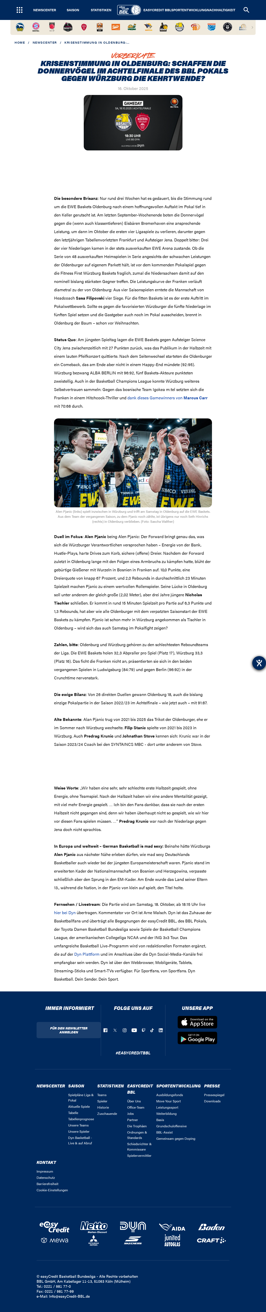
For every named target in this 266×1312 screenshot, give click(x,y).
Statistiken (101, 10)
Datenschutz (46, 1177)
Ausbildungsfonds (169, 1094)
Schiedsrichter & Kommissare (139, 1146)
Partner (132, 1119)
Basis (160, 1119)
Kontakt (46, 1162)
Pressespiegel (214, 1094)
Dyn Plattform (87, 954)
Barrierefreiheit (47, 1183)
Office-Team (135, 1107)
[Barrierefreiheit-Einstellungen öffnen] (259, 663)
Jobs (130, 1113)
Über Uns (134, 1101)
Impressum (45, 1171)
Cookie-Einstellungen (52, 1190)
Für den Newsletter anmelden (68, 1030)
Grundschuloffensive (171, 1126)
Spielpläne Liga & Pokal (81, 1097)
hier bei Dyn (65, 912)
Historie (103, 1107)
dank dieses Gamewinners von (167, 398)
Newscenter (44, 10)
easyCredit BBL (157, 10)
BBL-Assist (164, 1132)
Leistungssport (167, 1107)
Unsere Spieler (79, 1131)
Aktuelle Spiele (79, 1106)
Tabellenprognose (81, 1118)
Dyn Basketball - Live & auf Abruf (80, 1140)
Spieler (102, 1101)
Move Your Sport (168, 1101)
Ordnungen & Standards (137, 1135)
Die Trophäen (137, 1126)
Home (20, 42)
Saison (73, 10)
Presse (212, 1086)
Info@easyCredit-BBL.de (69, 1296)
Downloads (212, 1101)
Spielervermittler (139, 1155)
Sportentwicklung (189, 10)
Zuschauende (107, 1113)
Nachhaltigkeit (221, 10)
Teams (102, 1094)
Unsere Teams (78, 1125)
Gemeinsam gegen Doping (175, 1138)
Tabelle (73, 1112)
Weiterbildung (166, 1113)
